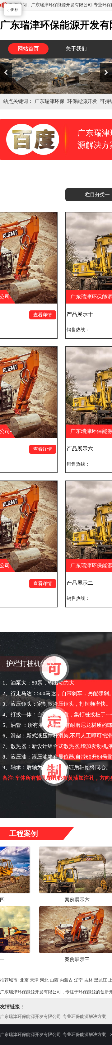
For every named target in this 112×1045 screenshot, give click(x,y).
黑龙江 (100, 980)
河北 (44, 980)
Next (106, 72)
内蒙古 (66, 980)
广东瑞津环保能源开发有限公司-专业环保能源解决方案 (53, 1016)
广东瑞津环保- (51, 101)
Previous (6, 72)
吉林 (88, 980)
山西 (54, 980)
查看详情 (20, 314)
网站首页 (28, 49)
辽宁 (78, 980)
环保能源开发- (83, 101)
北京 (24, 980)
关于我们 (76, 49)
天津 (34, 980)
